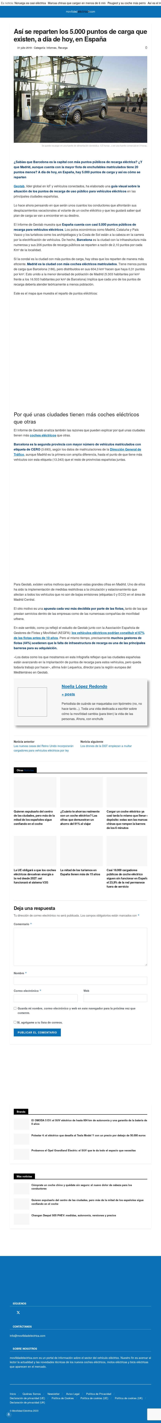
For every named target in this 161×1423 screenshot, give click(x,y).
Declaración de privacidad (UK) (27, 1402)
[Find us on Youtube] (38, 1313)
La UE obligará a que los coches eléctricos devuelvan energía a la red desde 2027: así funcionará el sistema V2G (35, 876)
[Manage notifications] (8, 1414)
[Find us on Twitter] (18, 1312)
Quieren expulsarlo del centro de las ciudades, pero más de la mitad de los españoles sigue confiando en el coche (34, 817)
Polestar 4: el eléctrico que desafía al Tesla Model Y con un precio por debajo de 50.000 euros (88, 1135)
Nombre (20, 973)
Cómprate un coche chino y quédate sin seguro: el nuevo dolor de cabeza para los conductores (81, 1186)
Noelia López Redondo (84, 686)
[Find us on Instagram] (25, 1313)
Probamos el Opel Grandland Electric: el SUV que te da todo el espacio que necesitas (83, 1150)
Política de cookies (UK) (129, 1398)
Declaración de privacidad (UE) (27, 1398)
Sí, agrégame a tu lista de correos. (39, 1022)
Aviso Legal (73, 1393)
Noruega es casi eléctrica (30, 3)
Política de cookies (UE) (94, 1398)
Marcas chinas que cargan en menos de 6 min (77, 3)
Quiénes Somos (32, 1393)
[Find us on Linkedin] (45, 1313)
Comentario (23, 924)
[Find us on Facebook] (11, 1313)
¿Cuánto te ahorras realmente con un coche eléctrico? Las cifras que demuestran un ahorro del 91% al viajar (80, 817)
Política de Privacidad (98, 1393)
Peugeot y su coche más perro (127, 3)
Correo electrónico (27, 991)
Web (86, 991)
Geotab (19, 186)
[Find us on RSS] (32, 1313)
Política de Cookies (63, 1398)
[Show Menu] (11, 12)
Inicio (13, 1393)
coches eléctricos (43, 435)
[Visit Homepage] (80, 11)
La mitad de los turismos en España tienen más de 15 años (80, 872)
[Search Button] (149, 12)
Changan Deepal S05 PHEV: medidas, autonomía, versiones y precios (73, 1215)
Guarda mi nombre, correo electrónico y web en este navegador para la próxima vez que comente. (76, 1010)
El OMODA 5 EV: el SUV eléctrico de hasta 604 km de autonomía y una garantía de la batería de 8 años (89, 1122)
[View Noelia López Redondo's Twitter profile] (54, 702)
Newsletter (53, 1393)
